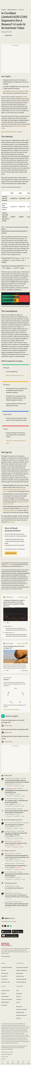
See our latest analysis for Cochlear (11, 131)
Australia (3, 9)
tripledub (7, 788)
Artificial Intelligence (21, 982)
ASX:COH (24, 97)
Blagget (6, 893)
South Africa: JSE (5, 982)
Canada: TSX (4, 979)
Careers (18, 1002)
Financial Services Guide (7, 1052)
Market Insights (5, 1002)
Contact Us (19, 999)
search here (11, 522)
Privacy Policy (4, 1056)
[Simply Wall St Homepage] (8, 918)
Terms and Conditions (6, 1054)
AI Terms (3, 1059)
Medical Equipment (12, 9)
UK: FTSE (3, 970)
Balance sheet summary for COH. (14, 375)
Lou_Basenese (8, 778)
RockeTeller (7, 831)
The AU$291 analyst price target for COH (15, 91)
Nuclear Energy (20, 976)
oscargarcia (7, 853)
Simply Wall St (8, 35)
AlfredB (6, 886)
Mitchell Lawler (8, 732)
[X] (5, 926)
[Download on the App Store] (6, 931)
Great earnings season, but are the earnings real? (12, 721)
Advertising (19, 993)
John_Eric (7, 822)
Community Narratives (6, 999)
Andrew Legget (8, 725)
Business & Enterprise (21, 1015)
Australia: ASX (4, 973)
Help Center (19, 1006)
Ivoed (6, 808)
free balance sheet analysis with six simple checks (14, 489)
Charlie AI (18, 1018)
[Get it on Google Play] (17, 931)
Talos (6, 798)
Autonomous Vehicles (21, 979)
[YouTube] (8, 926)
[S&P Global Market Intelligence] (6, 944)
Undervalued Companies (22, 967)
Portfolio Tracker (5, 990)
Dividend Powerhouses (21, 970)
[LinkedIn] (2, 926)
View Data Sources (5, 956)
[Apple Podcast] (13, 926)
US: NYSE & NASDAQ (6, 967)
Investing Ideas (5, 996)
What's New (4, 1005)
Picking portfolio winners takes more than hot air (15, 737)
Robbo (6, 841)
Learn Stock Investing (21, 1009)
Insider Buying (19, 973)
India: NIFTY (4, 976)
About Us (18, 996)
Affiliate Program (20, 1012)
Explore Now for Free (11, 553)
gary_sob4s (7, 901)
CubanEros (7, 863)
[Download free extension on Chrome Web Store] (10, 936)
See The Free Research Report (11, 709)
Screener (3, 993)
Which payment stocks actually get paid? (15, 729)
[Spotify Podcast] (11, 926)
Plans (17, 990)
